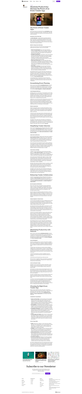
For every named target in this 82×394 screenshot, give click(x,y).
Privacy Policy (41, 384)
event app (46, 123)
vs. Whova (32, 383)
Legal (40, 382)
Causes (22, 383)
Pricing (34, 1)
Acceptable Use (41, 385)
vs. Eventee (32, 379)
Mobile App (23, 382)
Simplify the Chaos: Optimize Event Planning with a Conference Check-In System (41, 360)
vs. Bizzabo (32, 380)
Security (41, 386)
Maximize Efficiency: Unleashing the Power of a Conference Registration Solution (53, 360)
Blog (40, 1)
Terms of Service (42, 383)
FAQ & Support (41, 379)
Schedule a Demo (42, 380)
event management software (38, 76)
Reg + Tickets (23, 381)
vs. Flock (32, 382)
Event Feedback (23, 384)
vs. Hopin (32, 381)
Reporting (23, 385)
